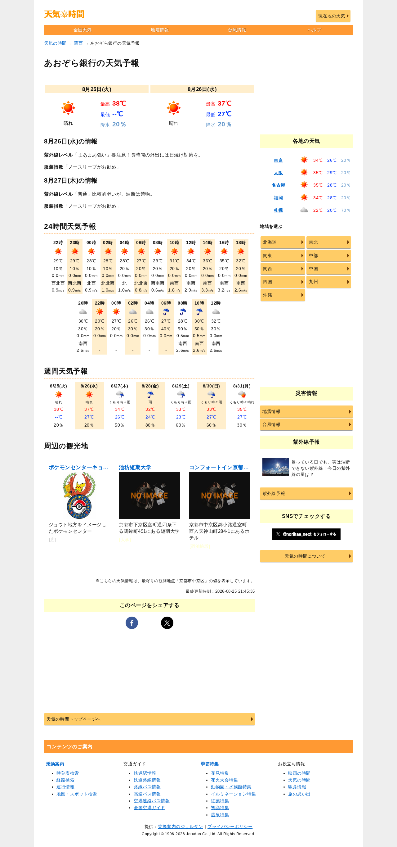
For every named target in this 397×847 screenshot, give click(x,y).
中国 (313, 268)
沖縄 (267, 294)
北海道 (270, 242)
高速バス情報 (147, 793)
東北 (313, 242)
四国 (267, 281)
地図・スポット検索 (76, 793)
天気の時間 (55, 43)
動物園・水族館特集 (231, 786)
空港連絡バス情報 (152, 800)
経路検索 (65, 779)
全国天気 (82, 29)
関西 (78, 43)
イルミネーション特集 (233, 793)
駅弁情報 (297, 786)
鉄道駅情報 (145, 773)
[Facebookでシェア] (132, 623)
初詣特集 (220, 807)
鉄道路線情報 (147, 779)
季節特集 (210, 763)
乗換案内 (55, 763)
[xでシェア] (167, 623)
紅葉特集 (220, 800)
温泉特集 (220, 814)
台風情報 (237, 29)
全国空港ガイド (149, 807)
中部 (313, 255)
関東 (267, 255)
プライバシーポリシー (229, 826)
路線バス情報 (147, 786)
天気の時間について (305, 556)
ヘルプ (314, 29)
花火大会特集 (224, 779)
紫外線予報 (273, 493)
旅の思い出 (299, 793)
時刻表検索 (67, 773)
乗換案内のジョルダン (180, 826)
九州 (313, 281)
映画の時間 (299, 773)
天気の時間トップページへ (73, 719)
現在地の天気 (331, 15)
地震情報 (160, 29)
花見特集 (220, 773)
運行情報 (65, 786)
